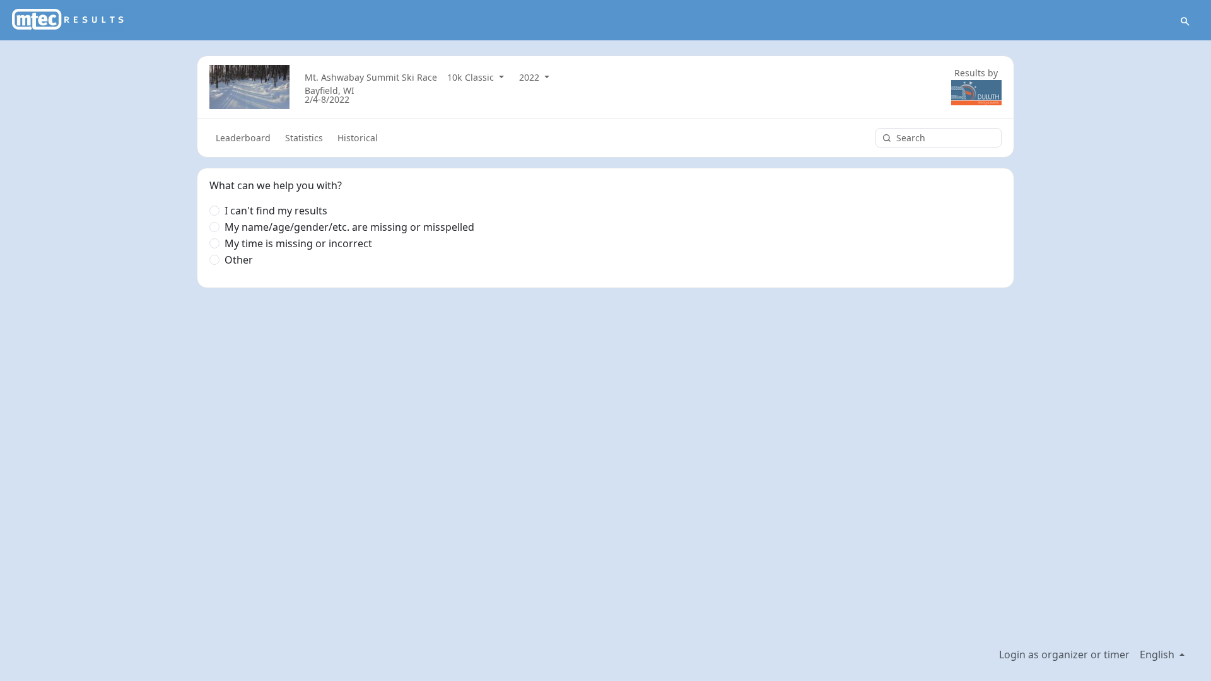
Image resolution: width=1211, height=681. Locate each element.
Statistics (304, 138)
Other (239, 260)
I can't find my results (276, 211)
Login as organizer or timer (1064, 654)
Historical (357, 138)
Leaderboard (243, 138)
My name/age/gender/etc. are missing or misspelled (349, 227)
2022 (530, 77)
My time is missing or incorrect (298, 243)
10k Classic (471, 77)
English (1158, 654)
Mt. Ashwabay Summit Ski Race (371, 77)
